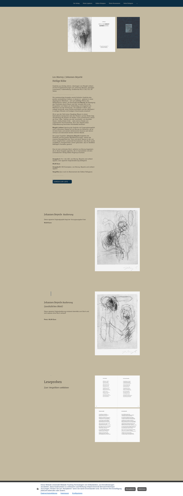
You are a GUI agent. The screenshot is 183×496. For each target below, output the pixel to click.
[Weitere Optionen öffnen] (137, 3)
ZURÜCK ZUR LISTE (62, 182)
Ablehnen (142, 489)
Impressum (65, 493)
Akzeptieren (130, 489)
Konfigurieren (77, 493)
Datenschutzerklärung (49, 493)
